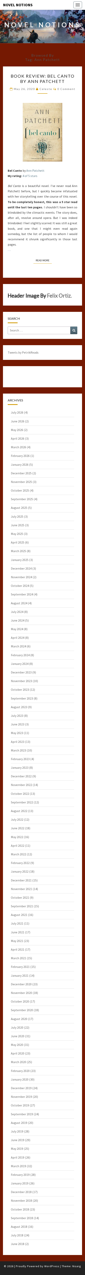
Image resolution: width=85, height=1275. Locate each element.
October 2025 (20, 490)
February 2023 (20, 759)
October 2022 (20, 794)
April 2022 (17, 846)
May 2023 (17, 733)
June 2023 (17, 724)
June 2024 (17, 620)
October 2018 (20, 1209)
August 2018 (19, 1227)
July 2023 (17, 716)
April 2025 (17, 542)
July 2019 (17, 1131)
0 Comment (66, 89)
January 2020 (19, 1079)
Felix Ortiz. (59, 295)
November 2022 (21, 785)
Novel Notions (18, 4)
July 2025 (17, 516)
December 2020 (21, 984)
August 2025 (19, 508)
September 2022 (22, 802)
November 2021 (21, 889)
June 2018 (17, 1244)
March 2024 (18, 646)
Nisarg (76, 1266)
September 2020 (22, 1010)
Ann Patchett (35, 170)
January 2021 (19, 975)
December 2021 (21, 880)
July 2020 (17, 1027)
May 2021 (17, 941)
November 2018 (21, 1200)
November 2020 (21, 993)
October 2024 (20, 586)
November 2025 (21, 482)
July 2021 (17, 923)
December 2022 (21, 776)
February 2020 (20, 1071)
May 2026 (17, 430)
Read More (44, 260)
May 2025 (17, 534)
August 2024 (19, 603)
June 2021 (17, 932)
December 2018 (21, 1192)
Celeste (46, 89)
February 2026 (20, 456)
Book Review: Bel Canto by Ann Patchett (43, 78)
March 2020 (18, 1062)
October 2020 (20, 1001)
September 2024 (22, 594)
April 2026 (17, 438)
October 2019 (20, 1105)
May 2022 (17, 837)
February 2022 (20, 863)
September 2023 (22, 698)
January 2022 (19, 871)
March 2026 (18, 447)
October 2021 (20, 897)
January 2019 (19, 1183)
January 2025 (19, 560)
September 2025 (22, 499)
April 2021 (17, 949)
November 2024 (21, 577)
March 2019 (18, 1166)
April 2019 (17, 1157)
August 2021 (19, 915)
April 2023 (17, 742)
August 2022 (19, 811)
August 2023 (19, 707)
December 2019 (21, 1088)
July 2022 (17, 819)
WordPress (51, 1266)
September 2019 (22, 1114)
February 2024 (20, 655)
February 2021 (20, 967)
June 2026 (17, 421)
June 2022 (17, 828)
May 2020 (17, 1045)
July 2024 (17, 612)
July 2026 (17, 412)
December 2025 (21, 473)
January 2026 (19, 464)
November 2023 (21, 681)
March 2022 (18, 854)
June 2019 (17, 1140)
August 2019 (19, 1123)
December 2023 (21, 672)
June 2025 (17, 525)
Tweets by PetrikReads (23, 352)
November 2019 (21, 1097)
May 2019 (17, 1149)
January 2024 (19, 664)
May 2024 (17, 629)
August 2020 (19, 1019)
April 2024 (17, 638)
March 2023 (18, 750)
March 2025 (18, 551)
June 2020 (17, 1036)
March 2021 (18, 958)
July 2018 (17, 1235)
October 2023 (20, 689)
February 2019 (20, 1175)
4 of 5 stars (30, 176)
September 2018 (22, 1218)
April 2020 (17, 1053)
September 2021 (22, 906)
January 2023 (19, 768)
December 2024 (21, 568)
